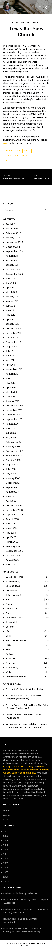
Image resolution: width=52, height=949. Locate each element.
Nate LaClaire (34, 22)
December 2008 (14, 451)
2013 (5, 845)
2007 (6, 872)
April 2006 (11, 537)
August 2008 (12, 464)
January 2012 (12, 324)
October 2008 (13, 460)
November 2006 (14, 510)
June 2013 (11, 283)
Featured (10, 604)
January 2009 (13, 446)
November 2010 (14, 369)
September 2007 (15, 487)
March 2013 (11, 292)
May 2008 (11, 473)
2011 (5, 854)
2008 (6, 867)
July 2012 (10, 305)
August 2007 (12, 491)
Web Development (16, 676)
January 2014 (12, 264)
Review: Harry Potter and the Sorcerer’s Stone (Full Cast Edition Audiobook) (26, 726)
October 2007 (13, 482)
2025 (5, 836)
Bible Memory (13, 581)
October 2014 (13, 246)
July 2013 (10, 278)
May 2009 (11, 437)
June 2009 (11, 432)
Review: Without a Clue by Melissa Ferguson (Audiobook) (23, 697)
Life (7, 631)
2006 (6, 876)
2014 (5, 840)
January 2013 (12, 296)
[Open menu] (40, 7)
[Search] (46, 210)
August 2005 (12, 560)
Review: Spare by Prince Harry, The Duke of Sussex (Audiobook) (27, 707)
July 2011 (10, 351)
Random (10, 663)
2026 (5, 831)
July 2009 (10, 428)
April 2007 (11, 501)
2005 (6, 881)
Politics (9, 654)
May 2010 (10, 383)
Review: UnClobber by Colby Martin (24, 689)
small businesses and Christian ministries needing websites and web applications (26, 770)
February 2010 (13, 396)
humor (27, 151)
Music (9, 644)
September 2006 (15, 514)
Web (8, 672)
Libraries (10, 626)
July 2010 (10, 378)
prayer (25, 156)
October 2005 (13, 555)
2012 (5, 849)
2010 (5, 858)
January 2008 (13, 478)
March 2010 (12, 392)
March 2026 (12, 228)
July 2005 (11, 564)
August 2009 (12, 423)
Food (8, 613)
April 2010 (11, 387)
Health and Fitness (15, 617)
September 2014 (14, 251)
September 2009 (14, 419)
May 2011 (10, 360)
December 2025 (14, 242)
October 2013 (13, 269)
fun (18, 151)
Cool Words (12, 590)
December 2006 (14, 505)
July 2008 (11, 469)
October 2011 (12, 337)
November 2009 (14, 410)
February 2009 (13, 442)
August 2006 (12, 519)
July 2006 (11, 523)
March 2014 (12, 260)
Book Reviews (13, 585)
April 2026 (11, 224)
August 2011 (11, 346)
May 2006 (11, 532)
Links (8, 635)
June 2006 (11, 528)
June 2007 (11, 496)
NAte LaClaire (29, 943)
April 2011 (10, 364)
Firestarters (12, 608)
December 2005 (14, 550)
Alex (5, 143)
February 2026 (13, 233)
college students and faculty (18, 766)
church (9, 151)
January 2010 (12, 401)
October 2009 (13, 414)
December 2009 (14, 405)
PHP (8, 649)
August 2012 (12, 301)
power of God (11, 156)
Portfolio (10, 658)
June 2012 (11, 310)
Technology (12, 667)
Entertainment (13, 595)
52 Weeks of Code (15, 576)
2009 (5, 863)
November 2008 (14, 455)
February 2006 (13, 546)
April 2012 (10, 319)
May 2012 (10, 314)
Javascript (11, 622)
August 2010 (12, 373)
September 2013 (14, 274)
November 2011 (13, 333)
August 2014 (12, 255)
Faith (7, 161)
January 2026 (13, 237)
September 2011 (14, 342)
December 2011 (14, 328)
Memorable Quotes (16, 640)
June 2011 (10, 355)
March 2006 (12, 541)
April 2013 (10, 287)
